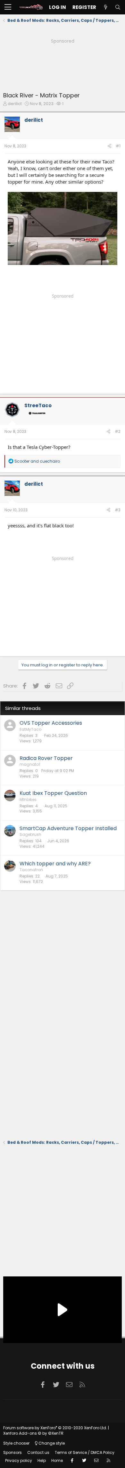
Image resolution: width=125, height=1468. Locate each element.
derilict (15, 104)
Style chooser (16, 1443)
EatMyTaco (30, 729)
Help (42, 1460)
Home (57, 1460)
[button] (7, 7)
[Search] (118, 7)
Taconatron (31, 869)
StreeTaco (38, 405)
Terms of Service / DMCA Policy (84, 1452)
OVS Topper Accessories (51, 723)
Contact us (38, 1452)
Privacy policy (18, 1460)
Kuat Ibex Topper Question (53, 793)
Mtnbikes (28, 799)
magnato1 (30, 764)
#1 (118, 146)
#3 (118, 510)
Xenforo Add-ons (33, 1433)
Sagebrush (30, 834)
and (37, 461)
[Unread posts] (105, 7)
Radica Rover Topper (46, 758)
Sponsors (12, 1452)
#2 (118, 431)
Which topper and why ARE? (55, 863)
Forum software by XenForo (55, 1428)
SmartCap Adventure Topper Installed (68, 828)
